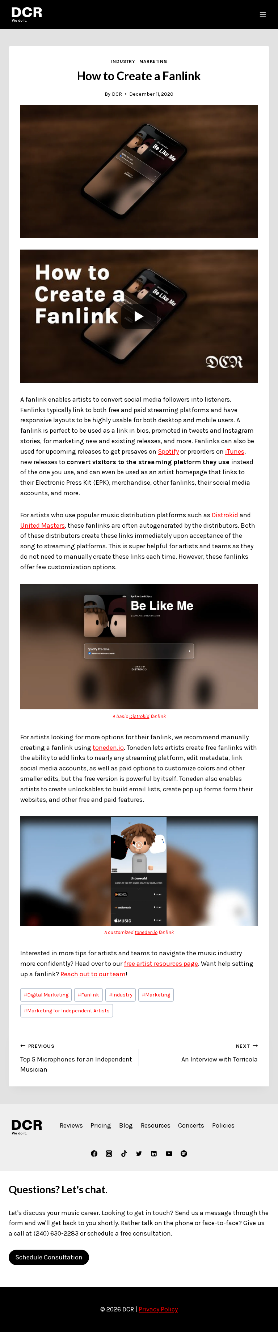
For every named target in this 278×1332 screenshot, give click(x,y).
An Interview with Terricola (219, 1053)
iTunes (234, 451)
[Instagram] (108, 1153)
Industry (123, 61)
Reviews (71, 1125)
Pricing (100, 1125)
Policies (223, 1125)
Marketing (153, 61)
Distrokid (225, 515)
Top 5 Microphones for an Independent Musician (76, 1058)
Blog (126, 1125)
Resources (155, 1125)
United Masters (42, 525)
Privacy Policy (158, 1309)
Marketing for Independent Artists (67, 1011)
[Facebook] (94, 1153)
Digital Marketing (46, 995)
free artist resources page (161, 964)
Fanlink (88, 995)
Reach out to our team (93, 974)
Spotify (168, 451)
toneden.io (108, 748)
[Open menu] (262, 14)
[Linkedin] (153, 1153)
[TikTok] (124, 1153)
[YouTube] (169, 1153)
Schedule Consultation (49, 1257)
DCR (117, 94)
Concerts (191, 1125)
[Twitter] (139, 1153)
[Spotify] (183, 1153)
